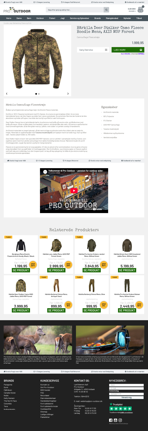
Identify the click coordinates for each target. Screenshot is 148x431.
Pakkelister (45, 417)
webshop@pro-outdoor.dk (91, 401)
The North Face (10, 401)
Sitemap (43, 411)
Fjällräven (8, 390)
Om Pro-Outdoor (47, 387)
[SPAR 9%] (91, 284)
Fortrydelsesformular (49, 406)
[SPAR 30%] (91, 244)
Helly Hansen (9, 398)
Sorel (6, 387)
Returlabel (44, 395)
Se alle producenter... (10, 409)
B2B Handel (45, 390)
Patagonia (8, 384)
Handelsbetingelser (48, 401)
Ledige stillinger (47, 414)
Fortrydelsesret (46, 403)
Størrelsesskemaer (48, 398)
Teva (6, 406)
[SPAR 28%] (56, 244)
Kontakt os (44, 384)
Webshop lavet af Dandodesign (118, 423)
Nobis (6, 395)
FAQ (42, 393)
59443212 (85, 396)
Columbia (7, 403)
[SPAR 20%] (20, 244)
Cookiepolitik (45, 409)
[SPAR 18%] (56, 284)
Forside (6, 23)
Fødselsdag (114, 391)
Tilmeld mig (126, 397)
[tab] (36, 94)
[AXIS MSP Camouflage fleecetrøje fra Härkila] (37, 59)
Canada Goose (9, 393)
